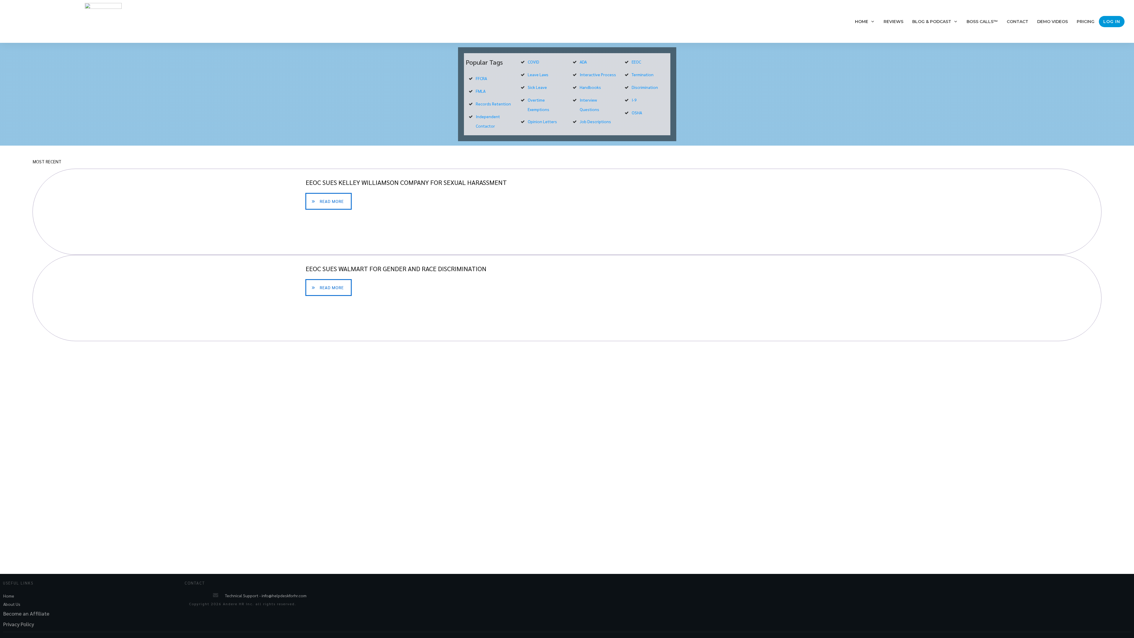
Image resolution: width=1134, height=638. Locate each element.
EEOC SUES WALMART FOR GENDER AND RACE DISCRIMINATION (567, 298)
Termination (643, 74)
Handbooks (590, 87)
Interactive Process (598, 74)
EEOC (636, 61)
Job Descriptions (595, 121)
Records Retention (493, 103)
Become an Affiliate (26, 613)
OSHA (637, 112)
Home (8, 595)
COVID (533, 61)
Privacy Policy (18, 624)
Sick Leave (537, 87)
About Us (11, 604)
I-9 (634, 99)
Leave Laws (538, 74)
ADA (583, 61)
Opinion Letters (542, 121)
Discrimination (645, 87)
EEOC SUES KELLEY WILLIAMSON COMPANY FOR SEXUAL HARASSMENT (567, 212)
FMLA (480, 91)
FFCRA (481, 78)
